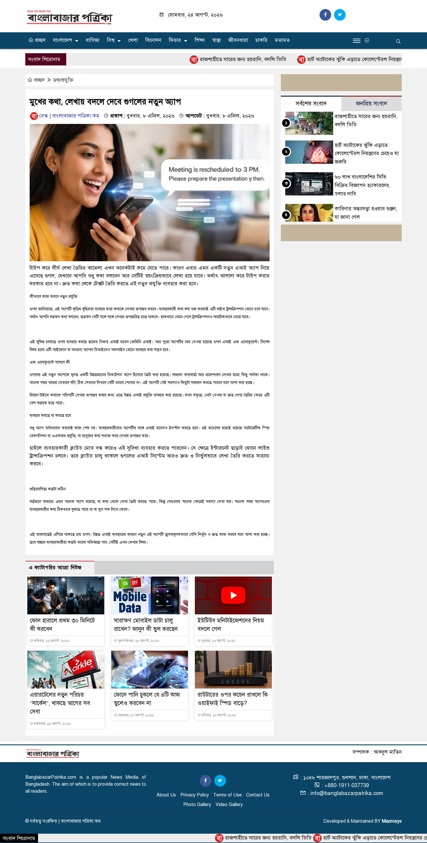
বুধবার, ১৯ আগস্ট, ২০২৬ (218, 641)
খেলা (133, 40)
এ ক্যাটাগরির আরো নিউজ (55, 568)
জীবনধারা (238, 40)
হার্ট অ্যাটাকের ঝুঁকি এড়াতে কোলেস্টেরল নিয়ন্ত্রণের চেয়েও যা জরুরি (344, 59)
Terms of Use (227, 795)
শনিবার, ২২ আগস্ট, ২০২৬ (51, 641)
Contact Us (258, 795)
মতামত (282, 40)
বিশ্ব (110, 40)
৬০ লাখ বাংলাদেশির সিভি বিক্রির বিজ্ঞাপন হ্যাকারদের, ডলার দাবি (362, 185)
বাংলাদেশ (62, 40)
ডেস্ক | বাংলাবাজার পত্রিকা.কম (69, 116)
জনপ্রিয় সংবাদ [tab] (371, 103)
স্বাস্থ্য (216, 40)
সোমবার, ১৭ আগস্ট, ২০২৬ (135, 715)
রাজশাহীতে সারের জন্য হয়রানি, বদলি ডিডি (214, 59)
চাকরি (261, 40)
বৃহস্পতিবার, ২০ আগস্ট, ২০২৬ (138, 641)
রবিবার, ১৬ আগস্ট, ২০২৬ (218, 715)
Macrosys (392, 821)
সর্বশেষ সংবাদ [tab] (311, 103)
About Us (166, 795)
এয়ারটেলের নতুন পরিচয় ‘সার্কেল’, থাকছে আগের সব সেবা (60, 703)
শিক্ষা (200, 40)
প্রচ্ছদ (39, 40)
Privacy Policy (194, 795)
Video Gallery (229, 805)
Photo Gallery (197, 805)
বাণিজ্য (93, 40)
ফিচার (175, 40)
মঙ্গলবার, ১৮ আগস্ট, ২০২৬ (52, 724)
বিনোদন (153, 40)
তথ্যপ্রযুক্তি (63, 80)
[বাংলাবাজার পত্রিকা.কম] (69, 17)
